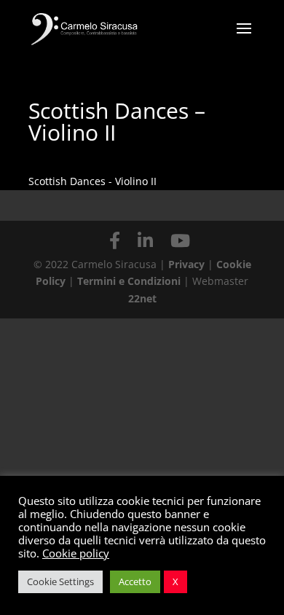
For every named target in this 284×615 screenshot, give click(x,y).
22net (142, 298)
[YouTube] (180, 240)
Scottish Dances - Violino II (92, 181)
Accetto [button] (135, 581)
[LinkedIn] (145, 240)
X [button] (175, 581)
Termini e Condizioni (130, 281)
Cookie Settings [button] (60, 581)
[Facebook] (114, 240)
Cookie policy (75, 553)
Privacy (186, 264)
